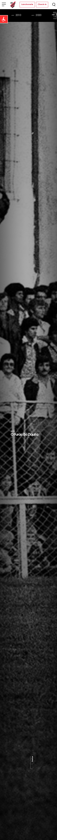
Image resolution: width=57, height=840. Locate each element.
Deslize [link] (32, 759)
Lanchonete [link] (27, 4)
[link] (4, 19)
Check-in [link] (42, 4)
